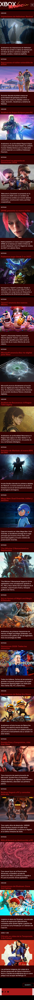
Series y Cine (5, 933)
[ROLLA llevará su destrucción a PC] (17, 855)
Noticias (3, 59)
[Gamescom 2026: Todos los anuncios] (17, 662)
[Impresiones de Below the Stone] (17, 709)
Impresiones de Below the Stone (16, 694)
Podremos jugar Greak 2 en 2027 (16, 257)
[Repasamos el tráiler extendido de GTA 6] (17, 79)
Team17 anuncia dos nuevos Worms (14, 304)
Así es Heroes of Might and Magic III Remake (16, 599)
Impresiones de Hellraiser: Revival (17, 16)
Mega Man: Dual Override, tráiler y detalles (16, 499)
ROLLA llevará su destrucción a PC (17, 840)
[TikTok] (5, 991)
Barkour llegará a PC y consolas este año (15, 793)
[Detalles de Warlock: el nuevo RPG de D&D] (17, 467)
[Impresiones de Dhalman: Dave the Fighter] (17, 902)
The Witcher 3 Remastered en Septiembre (15, 549)
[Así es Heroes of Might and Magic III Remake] (17, 615)
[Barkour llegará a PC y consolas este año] (17, 808)
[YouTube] (8, 991)
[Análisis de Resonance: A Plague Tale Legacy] (17, 419)
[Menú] (32, 5)
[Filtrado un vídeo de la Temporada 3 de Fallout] (17, 952)
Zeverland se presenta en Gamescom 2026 (13, 162)
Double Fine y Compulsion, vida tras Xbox (15, 743)
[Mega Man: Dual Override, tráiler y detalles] (17, 515)
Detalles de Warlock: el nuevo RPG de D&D (17, 451)
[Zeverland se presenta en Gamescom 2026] (17, 177)
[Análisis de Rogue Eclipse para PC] (17, 127)
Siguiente (28, 985)
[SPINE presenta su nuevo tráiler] (17, 225)
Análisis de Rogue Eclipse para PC (17, 112)
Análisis (3, 13)
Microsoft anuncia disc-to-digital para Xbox (16, 354)
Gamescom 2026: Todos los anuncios (14, 647)
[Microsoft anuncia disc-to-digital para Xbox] (17, 369)
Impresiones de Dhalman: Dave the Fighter (15, 887)
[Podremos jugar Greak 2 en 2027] (17, 271)
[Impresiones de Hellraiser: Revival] (17, 31)
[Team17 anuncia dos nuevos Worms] (17, 319)
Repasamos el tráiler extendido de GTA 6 (17, 63)
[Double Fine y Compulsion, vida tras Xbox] (17, 759)
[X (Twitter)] (2, 991)
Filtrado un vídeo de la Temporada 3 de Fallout (16, 937)
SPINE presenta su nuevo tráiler (15, 211)
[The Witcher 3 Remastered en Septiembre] (17, 565)
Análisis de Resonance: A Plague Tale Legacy (16, 404)
